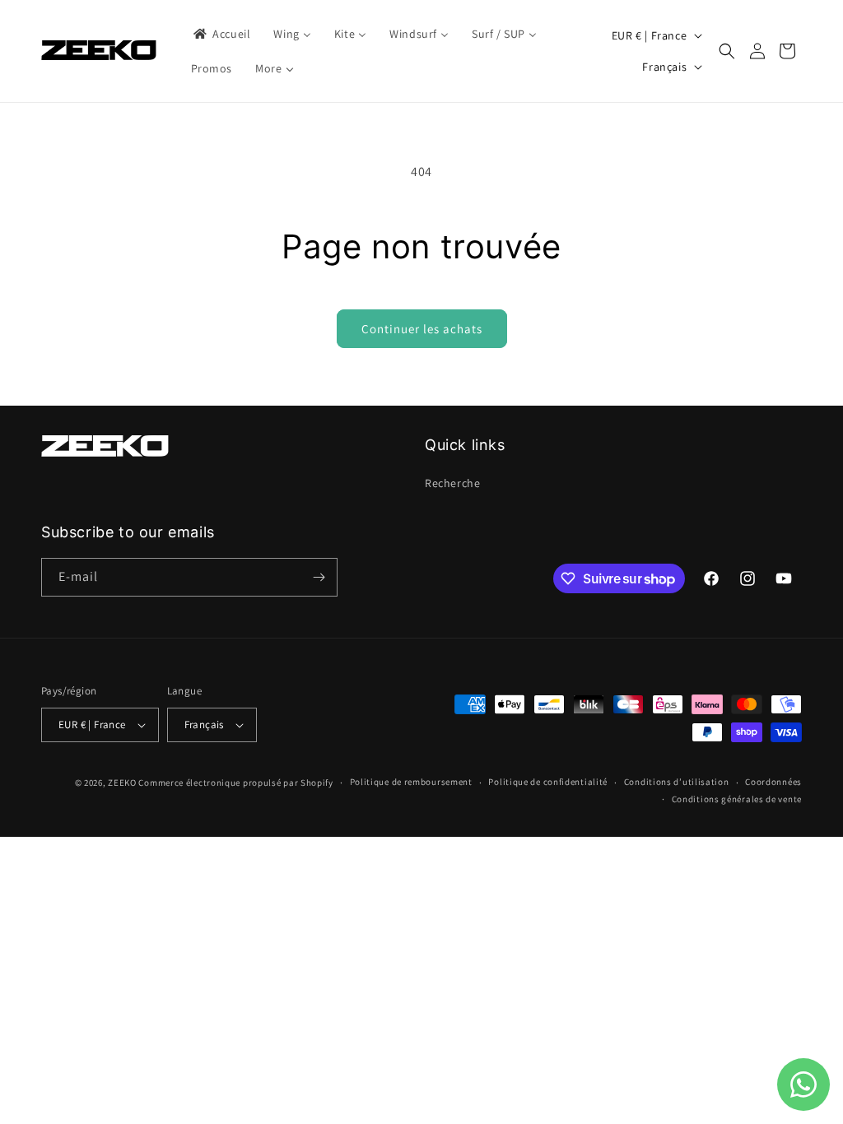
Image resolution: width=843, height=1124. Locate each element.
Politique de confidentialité (548, 781)
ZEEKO (122, 782)
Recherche (452, 483)
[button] (727, 51)
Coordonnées (773, 781)
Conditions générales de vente (737, 799)
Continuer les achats (421, 329)
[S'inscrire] (318, 577)
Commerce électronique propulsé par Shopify (235, 782)
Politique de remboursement (411, 781)
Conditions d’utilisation (676, 781)
